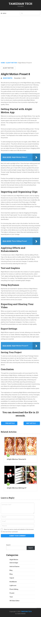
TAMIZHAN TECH (20, 3)
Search (8, 545)
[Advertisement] (20, 40)
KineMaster (13, 581)
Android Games (14, 566)
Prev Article (10, 423)
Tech (11, 597)
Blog (11, 574)
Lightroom (13, 585)
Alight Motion (8, 68)
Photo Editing (14, 589)
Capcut (12, 578)
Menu (4, 13)
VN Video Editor (15, 600)
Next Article (31, 423)
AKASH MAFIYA (7, 78)
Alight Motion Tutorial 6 (16, 459)
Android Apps (14, 562)
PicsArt (12, 593)
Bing (11, 570)
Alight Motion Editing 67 (16, 488)
